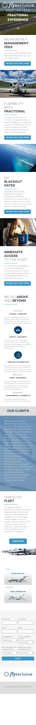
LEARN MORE (18, 541)
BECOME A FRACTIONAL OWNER (17, 63)
